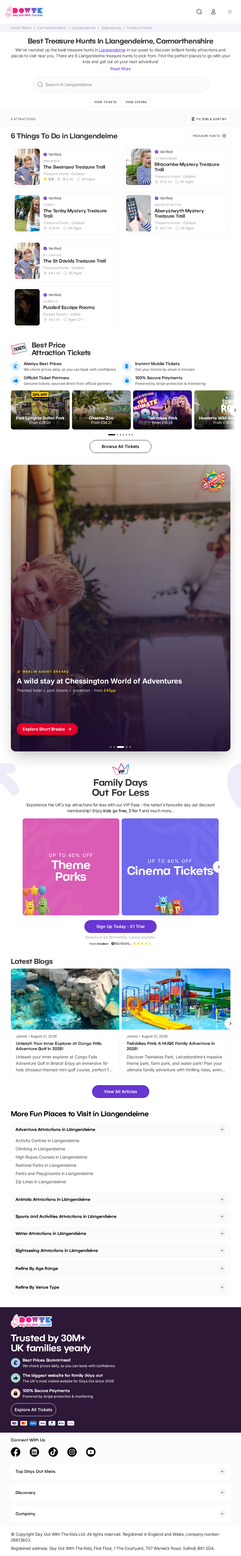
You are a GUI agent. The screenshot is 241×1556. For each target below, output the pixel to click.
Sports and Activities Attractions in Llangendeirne (66, 1216)
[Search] (199, 11)
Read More (120, 68)
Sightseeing (111, 28)
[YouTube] (91, 1452)
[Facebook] (15, 1452)
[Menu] (229, 11)
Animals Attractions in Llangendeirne (53, 1199)
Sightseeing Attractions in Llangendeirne (57, 1250)
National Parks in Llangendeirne (46, 1165)
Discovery (26, 1492)
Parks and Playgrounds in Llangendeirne (54, 1173)
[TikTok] (53, 1452)
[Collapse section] (222, 1129)
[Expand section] (222, 1199)
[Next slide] (219, 867)
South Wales (21, 28)
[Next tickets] (235, 410)
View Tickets (105, 102)
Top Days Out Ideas (36, 1471)
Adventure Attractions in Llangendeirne (55, 1129)
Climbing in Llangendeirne (40, 1148)
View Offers (136, 102)
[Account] (213, 11)
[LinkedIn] (34, 1452)
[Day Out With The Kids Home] (24, 11)
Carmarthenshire (51, 28)
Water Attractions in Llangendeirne (51, 1233)
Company (25, 1513)
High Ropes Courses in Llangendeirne (51, 1156)
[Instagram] (72, 1452)
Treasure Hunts (139, 28)
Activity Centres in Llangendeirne (47, 1140)
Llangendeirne (84, 28)
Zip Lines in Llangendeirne (41, 1181)
